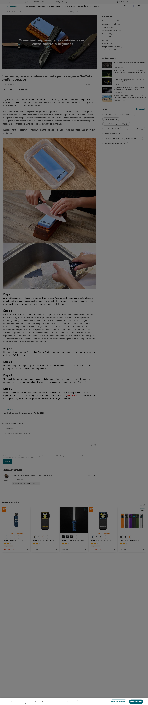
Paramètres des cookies (118, 701)
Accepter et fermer (136, 701)
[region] (74, 701)
